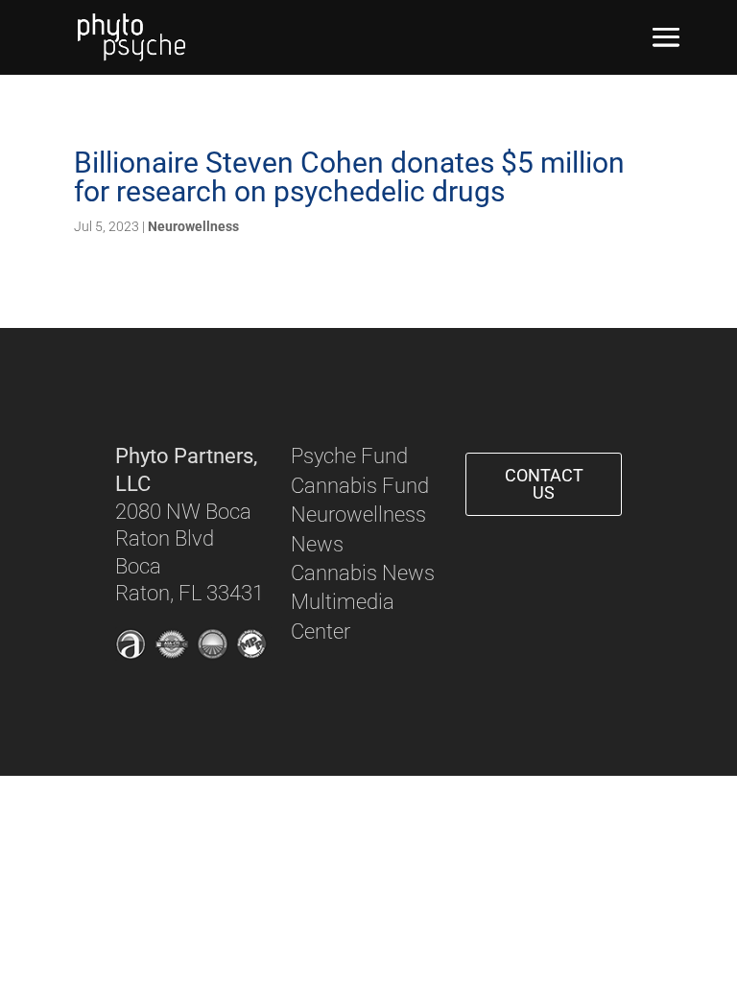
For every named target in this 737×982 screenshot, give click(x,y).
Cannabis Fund (360, 486)
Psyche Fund (349, 456)
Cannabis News (363, 573)
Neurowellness (193, 226)
